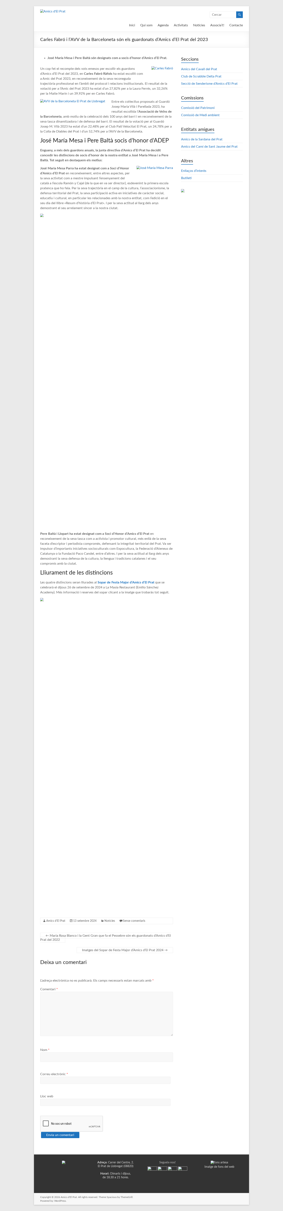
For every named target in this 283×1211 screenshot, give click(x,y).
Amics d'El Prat (55, 920)
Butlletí (186, 178)
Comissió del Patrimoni (198, 108)
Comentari (49, 989)
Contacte (236, 25)
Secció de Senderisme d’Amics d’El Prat (209, 83)
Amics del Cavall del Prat (199, 69)
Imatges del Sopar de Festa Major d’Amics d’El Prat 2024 (125, 950)
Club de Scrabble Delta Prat (201, 76)
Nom (45, 1050)
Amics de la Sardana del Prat (202, 139)
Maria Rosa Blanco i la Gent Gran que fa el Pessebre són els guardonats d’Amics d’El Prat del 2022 (105, 937)
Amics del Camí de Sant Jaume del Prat (209, 146)
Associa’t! (217, 25)
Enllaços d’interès (193, 170)
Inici (132, 25)
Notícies (199, 25)
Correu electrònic (54, 1074)
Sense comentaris (134, 920)
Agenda (163, 25)
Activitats (181, 25)
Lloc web (46, 1096)
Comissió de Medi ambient (200, 115)
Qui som (146, 25)
